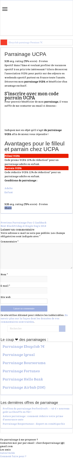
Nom (4, 274)
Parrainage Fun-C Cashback (23, 222)
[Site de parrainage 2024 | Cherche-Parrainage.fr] (36, 17)
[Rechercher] (62, 328)
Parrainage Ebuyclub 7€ (24, 346)
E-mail (5, 285)
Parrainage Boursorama (24, 362)
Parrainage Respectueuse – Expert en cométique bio (34, 423)
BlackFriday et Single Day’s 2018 (23, 226)
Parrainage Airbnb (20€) (24, 387)
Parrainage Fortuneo (21, 370)
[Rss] (35, 460)
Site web (5, 297)
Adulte (8, 188)
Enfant (8, 192)
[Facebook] (38, 460)
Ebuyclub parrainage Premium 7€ (25, 42)
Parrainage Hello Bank (23, 379)
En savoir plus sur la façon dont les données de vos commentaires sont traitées (34, 318)
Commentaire (10, 241)
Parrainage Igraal (19, 354)
